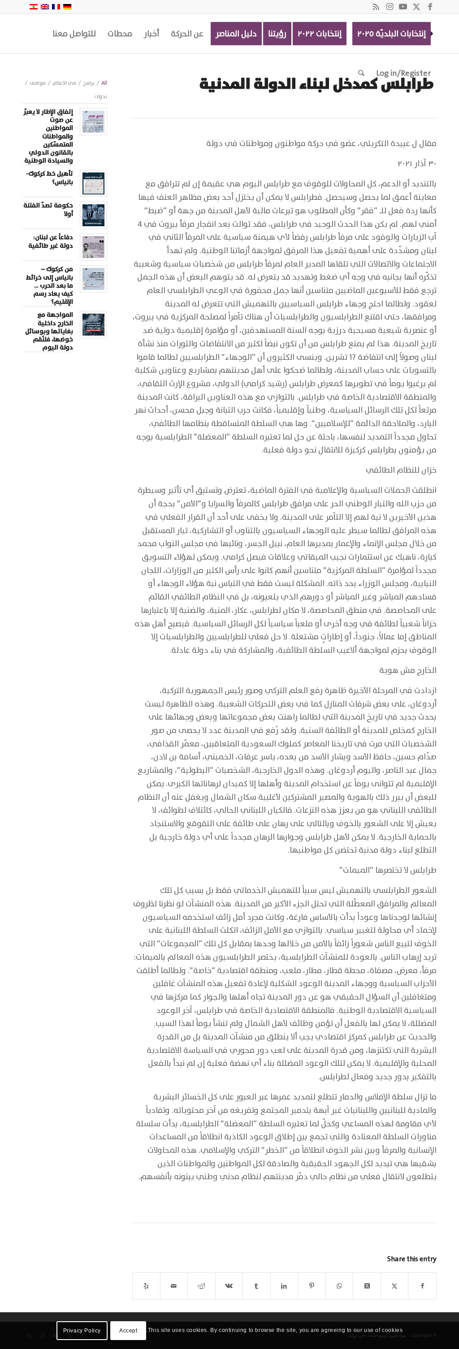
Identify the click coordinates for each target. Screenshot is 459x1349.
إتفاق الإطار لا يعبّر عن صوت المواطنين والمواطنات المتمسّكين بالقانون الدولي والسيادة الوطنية (48, 136)
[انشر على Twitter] (394, 1286)
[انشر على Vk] (229, 1286)
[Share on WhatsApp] (339, 1286)
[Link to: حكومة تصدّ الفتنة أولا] (93, 215)
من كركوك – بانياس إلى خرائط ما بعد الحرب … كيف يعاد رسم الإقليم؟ (49, 285)
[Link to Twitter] (416, 6)
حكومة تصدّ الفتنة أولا (48, 210)
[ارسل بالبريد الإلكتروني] (174, 1286)
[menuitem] (391, 33)
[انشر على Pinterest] (311, 1286)
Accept (128, 1330)
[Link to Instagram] (389, 6)
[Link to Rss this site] (376, 6)
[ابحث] (361, 73)
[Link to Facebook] (430, 6)
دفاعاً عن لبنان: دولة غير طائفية (50, 241)
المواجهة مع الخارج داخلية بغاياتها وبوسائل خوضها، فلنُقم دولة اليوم (49, 331)
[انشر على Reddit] (201, 1286)
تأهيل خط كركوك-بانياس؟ (49, 178)
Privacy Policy (82, 1330)
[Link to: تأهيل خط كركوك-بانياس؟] (93, 183)
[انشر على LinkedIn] (284, 1286)
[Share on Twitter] (367, 1286)
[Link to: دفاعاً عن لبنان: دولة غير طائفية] (93, 247)
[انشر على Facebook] (422, 1286)
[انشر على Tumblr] (256, 1286)
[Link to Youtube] (403, 6)
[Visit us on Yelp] (146, 1286)
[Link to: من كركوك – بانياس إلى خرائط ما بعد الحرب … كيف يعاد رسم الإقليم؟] (93, 279)
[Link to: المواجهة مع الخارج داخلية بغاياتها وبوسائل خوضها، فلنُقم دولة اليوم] (93, 325)
